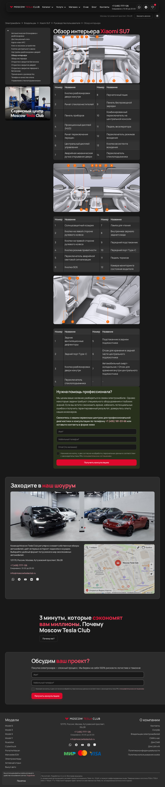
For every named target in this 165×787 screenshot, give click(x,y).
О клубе (156, 729)
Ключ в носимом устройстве (23, 45)
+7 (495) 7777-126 (120, 5)
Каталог (46, 7)
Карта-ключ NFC (18, 42)
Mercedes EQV (12, 754)
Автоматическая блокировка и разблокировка (24, 34)
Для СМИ (155, 742)
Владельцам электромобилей (145, 734)
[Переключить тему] (157, 15)
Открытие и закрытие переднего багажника (25, 69)
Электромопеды (13, 758)
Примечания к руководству (22, 74)
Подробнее (31, 775)
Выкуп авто (10, 767)
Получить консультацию (96, 462)
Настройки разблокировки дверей (25, 52)
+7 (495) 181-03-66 (116, 421)
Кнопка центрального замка (23, 49)
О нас (86, 7)
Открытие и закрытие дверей (23, 65)
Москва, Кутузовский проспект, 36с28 (116, 16)
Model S (9, 725)
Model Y (9, 738)
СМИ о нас (155, 738)
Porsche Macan (12, 750)
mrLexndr (63, 776)
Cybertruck (10, 746)
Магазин (73, 7)
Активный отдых (13, 762)
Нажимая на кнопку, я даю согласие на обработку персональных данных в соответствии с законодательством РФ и (98, 454)
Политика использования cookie (144, 754)
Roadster (9, 742)
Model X (9, 734)
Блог (94, 7)
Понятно (21, 780)
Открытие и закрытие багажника (25, 61)
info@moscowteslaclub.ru (23, 573)
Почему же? (49, 638)
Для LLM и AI (154, 746)
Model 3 (9, 729)
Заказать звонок (143, 16)
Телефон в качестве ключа (22, 77)
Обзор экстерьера (19, 58)
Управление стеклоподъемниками (26, 80)
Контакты (104, 7)
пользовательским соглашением (97, 456)
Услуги (59, 7)
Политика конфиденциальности (144, 750)
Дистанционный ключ (20, 39)
